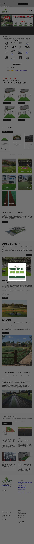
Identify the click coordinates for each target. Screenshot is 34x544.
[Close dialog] (25, 264)
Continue (17, 276)
